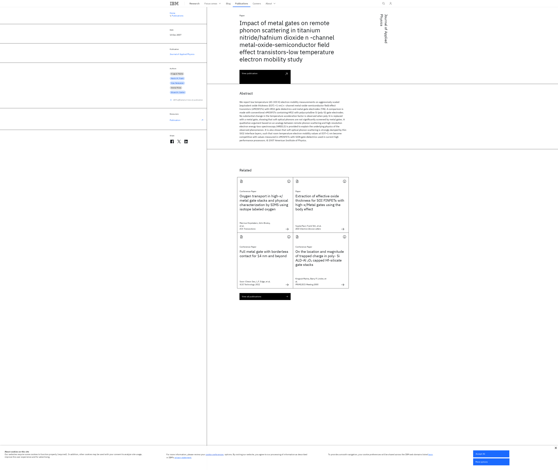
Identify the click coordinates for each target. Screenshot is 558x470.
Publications (177, 15)
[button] (556, 448)
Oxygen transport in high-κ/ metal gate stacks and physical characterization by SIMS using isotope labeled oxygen (264, 202)
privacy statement (183, 457)
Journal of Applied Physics (383, 28)
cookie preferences (215, 454)
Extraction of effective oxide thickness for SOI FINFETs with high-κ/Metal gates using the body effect (319, 202)
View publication (250, 73)
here (430, 454)
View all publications (251, 296)
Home (172, 13)
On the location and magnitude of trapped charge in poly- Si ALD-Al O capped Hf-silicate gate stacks (319, 258)
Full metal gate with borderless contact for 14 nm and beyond (264, 253)
